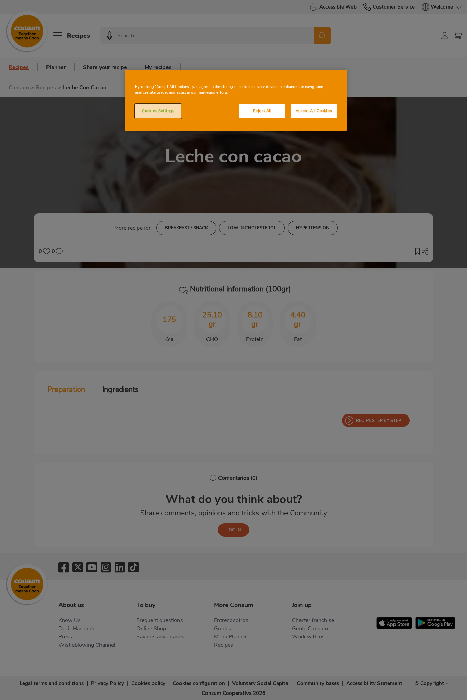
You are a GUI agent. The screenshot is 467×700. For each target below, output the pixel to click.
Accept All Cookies (314, 111)
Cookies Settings (158, 111)
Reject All (262, 111)
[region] (236, 100)
